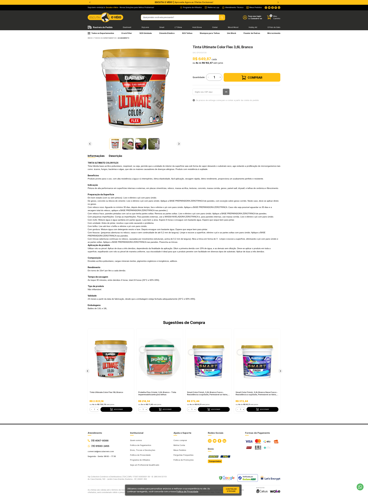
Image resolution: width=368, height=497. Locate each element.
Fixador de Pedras (252, 33)
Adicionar (118, 409)
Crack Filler (126, 33)
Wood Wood (233, 27)
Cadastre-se (256, 18)
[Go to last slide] (90, 144)
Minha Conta (179, 445)
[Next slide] (179, 144)
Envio (211, 448)
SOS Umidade (145, 33)
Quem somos (136, 440)
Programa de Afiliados (140, 460)
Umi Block (231, 33)
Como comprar (180, 440)
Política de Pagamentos (140, 445)
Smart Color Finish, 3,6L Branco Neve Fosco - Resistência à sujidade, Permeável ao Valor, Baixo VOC (257, 393)
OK (226, 92)
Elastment (127, 27)
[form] (94, 409)
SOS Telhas (187, 33)
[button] (115, 144)
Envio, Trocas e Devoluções (142, 450)
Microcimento (273, 33)
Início (90, 38)
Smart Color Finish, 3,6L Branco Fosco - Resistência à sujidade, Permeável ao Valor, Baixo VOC (207, 393)
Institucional (136, 432)
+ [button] (97, 409)
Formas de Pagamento (257, 432)
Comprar (255, 77)
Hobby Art (253, 27)
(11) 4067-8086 (100, 440)
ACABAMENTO (123, 38)
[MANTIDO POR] (262, 491)
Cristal (214, 27)
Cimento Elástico (167, 33)
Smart (161, 27)
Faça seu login (254, 16)
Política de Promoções (184, 460)
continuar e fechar (231, 490)
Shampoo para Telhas (210, 33)
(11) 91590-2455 (100, 446)
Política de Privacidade (140, 455)
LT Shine (178, 27)
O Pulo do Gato (274, 27)
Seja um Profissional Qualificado (144, 465)
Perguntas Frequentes (183, 455)
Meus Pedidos (180, 450)
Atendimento (95, 432)
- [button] (91, 409)
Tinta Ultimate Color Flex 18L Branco (106, 392)
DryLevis (145, 27)
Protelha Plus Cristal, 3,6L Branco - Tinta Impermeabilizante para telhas (157, 393)
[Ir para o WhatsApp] (360, 486)
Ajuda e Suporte (182, 432)
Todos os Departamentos (102, 33)
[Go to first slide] (278, 2)
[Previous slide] (90, 2)
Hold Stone (197, 27)
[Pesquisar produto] (222, 17)
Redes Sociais (215, 432)
